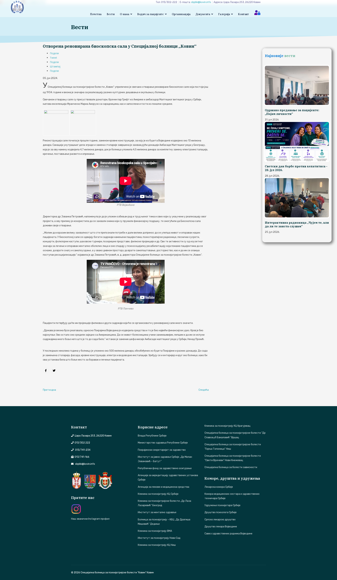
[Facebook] (46, 371)
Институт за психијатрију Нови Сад (159, 537)
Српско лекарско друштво (220, 519)
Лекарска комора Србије (218, 486)
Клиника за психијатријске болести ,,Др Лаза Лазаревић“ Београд (164, 503)
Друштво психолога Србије (220, 512)
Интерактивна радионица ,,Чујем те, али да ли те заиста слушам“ (297, 224)
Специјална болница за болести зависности (230, 467)
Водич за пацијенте (150, 14)
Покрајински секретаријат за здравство (162, 449)
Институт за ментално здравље (157, 512)
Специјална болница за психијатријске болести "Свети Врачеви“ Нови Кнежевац (232, 458)
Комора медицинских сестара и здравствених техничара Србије (232, 496)
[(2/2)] (83, 122)
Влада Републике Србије (152, 435)
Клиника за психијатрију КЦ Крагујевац (227, 425)
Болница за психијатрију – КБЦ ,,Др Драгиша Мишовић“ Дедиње (164, 521)
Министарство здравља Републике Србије (163, 442)
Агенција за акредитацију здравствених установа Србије (168, 477)
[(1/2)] (56, 122)
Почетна (95, 14)
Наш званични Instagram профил (90, 518)
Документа (203, 14)
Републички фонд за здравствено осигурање (165, 468)
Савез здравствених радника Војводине (228, 533)
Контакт (243, 14)
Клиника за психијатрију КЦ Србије (158, 493)
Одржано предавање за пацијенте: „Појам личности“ (292, 112)
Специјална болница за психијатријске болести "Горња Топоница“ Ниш (232, 446)
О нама (124, 14)
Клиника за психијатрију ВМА (155, 530)
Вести (111, 14)
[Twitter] (54, 371)
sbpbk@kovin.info (201, 2)
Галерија (224, 14)
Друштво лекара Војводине (220, 526)
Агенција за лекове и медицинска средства (163, 486)
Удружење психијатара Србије (222, 505)
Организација (181, 14)
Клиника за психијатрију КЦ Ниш (157, 545)
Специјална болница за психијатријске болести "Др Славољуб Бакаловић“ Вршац (235, 435)
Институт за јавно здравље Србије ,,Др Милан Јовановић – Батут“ (165, 459)
